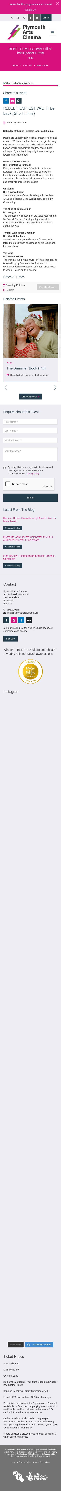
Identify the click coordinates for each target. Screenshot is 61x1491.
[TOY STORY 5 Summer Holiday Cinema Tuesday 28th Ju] (30, 1003)
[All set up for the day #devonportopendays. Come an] (30, 1099)
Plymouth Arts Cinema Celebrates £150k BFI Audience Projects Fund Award (28, 538)
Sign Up (10, 638)
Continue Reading (12, 528)
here (17, 1412)
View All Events (29, 396)
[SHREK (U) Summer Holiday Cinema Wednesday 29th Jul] (30, 939)
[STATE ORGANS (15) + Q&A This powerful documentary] (30, 907)
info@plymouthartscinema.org (22, 612)
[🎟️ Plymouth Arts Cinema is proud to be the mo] (30, 1291)
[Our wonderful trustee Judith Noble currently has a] (30, 1195)
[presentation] (29, 484)
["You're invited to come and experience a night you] (30, 810)
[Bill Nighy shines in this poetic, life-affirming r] (30, 1227)
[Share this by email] (12, 101)
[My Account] (30, 17)
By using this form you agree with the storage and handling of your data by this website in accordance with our (30, 470)
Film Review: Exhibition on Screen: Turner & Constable (29, 557)
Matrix (48, 1456)
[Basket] (37, 17)
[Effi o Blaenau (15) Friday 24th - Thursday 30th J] (30, 1067)
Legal (14, 1462)
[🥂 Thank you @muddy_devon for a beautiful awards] (30, 1163)
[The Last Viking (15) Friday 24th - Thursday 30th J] (30, 1035)
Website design (35, 1456)
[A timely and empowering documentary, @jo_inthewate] (30, 1323)
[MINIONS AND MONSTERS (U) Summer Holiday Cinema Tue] (30, 971)
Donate (46, 17)
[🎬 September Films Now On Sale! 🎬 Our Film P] (30, 874)
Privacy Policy (24, 1462)
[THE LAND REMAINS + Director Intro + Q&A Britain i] (30, 746)
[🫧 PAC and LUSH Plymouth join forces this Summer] (30, 1131)
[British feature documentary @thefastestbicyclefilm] (30, 842)
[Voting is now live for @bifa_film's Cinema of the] (30, 778)
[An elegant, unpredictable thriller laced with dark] (30, 1259)
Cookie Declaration (41, 1462)
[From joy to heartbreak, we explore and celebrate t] (30, 714)
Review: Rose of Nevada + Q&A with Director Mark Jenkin (29, 519)
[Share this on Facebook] (6, 101)
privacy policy (33, 473)
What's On (30, 9)
